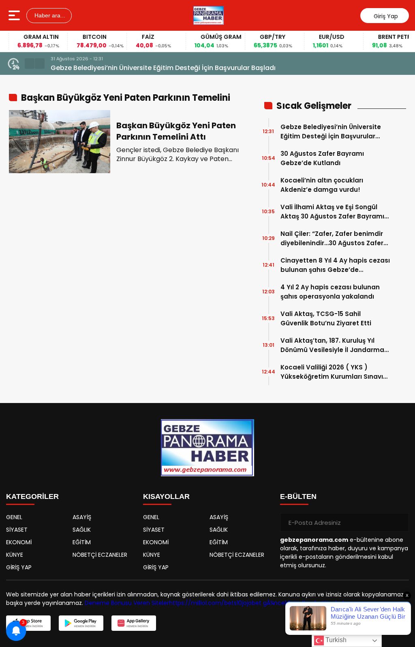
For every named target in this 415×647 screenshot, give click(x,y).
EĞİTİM (82, 542)
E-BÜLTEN (298, 496)
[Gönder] (399, 522)
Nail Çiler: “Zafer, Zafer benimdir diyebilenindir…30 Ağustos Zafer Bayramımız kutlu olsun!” (331, 238)
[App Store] (28, 623)
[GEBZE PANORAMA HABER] (208, 15)
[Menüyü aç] (15, 15)
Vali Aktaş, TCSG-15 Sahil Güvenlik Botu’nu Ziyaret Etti (325, 318)
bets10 (233, 603)
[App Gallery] (133, 623)
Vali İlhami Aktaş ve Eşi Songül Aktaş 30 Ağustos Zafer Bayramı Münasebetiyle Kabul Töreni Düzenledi (332, 212)
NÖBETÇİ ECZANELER (100, 555)
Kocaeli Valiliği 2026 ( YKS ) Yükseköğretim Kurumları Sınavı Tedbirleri (331, 372)
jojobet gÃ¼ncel (264, 603)
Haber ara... (49, 15)
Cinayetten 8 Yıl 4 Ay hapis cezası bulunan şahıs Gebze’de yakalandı (335, 265)
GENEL (14, 517)
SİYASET (17, 530)
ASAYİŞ (82, 517)
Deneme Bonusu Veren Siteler (127, 603)
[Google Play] (81, 623)
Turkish (335, 639)
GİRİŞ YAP (19, 567)
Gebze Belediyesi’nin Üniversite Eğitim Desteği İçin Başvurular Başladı (163, 67)
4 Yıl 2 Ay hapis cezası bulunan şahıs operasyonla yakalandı (330, 292)
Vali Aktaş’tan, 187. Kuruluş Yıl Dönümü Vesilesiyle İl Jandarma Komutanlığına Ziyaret (332, 345)
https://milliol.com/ (196, 603)
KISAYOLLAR (166, 496)
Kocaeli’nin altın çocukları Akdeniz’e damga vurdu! (321, 185)
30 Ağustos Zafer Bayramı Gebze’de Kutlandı (322, 158)
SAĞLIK (82, 530)
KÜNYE (14, 555)
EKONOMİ (19, 542)
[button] (29, 63)
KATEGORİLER (32, 496)
